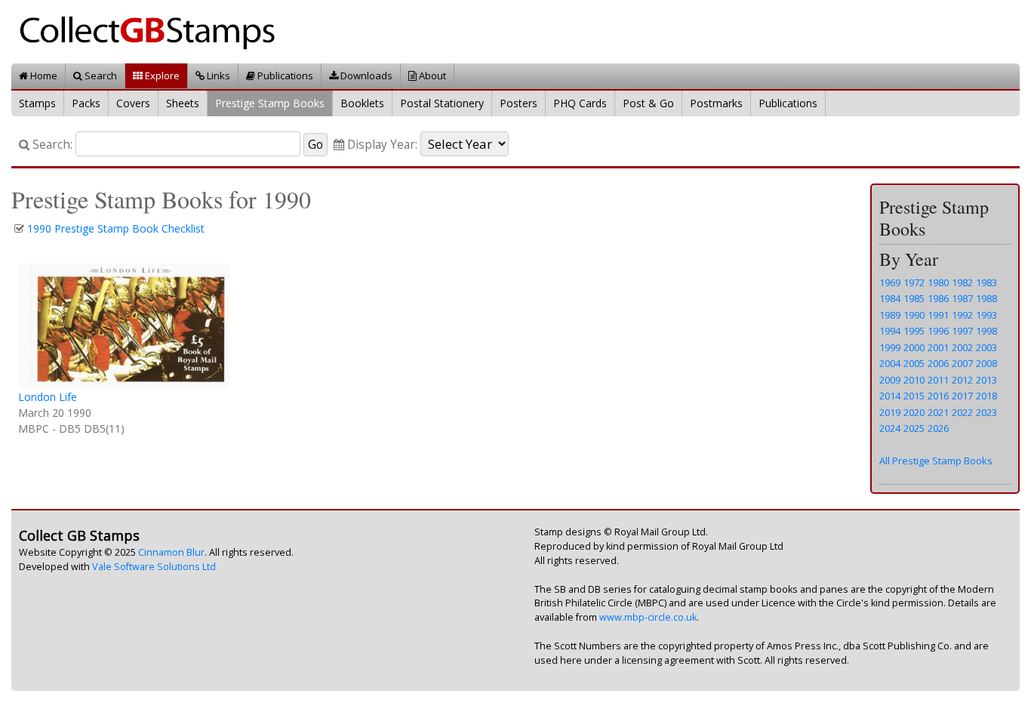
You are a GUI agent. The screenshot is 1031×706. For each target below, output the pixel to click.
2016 (938, 395)
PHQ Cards (580, 103)
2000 (914, 347)
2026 (938, 428)
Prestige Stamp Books (270, 103)
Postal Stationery (442, 103)
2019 (889, 412)
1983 (986, 282)
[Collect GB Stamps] (152, 30)
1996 (938, 331)
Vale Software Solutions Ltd (154, 566)
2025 (914, 428)
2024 (889, 428)
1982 (962, 282)
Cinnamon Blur (171, 552)
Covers (133, 103)
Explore (161, 75)
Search (99, 75)
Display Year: (380, 145)
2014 (889, 395)
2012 (962, 380)
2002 (962, 347)
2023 (986, 412)
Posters (518, 103)
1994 (889, 331)
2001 (938, 347)
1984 (889, 298)
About (431, 75)
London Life (47, 397)
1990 (914, 315)
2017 (962, 395)
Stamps (37, 103)
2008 (986, 363)
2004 (889, 363)
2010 (914, 380)
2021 (938, 412)
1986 (938, 298)
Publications (284, 75)
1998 (986, 331)
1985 (914, 298)
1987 (962, 298)
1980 (938, 282)
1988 (986, 298)
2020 (914, 412)
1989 (889, 315)
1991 (938, 315)
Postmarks (716, 103)
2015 (914, 395)
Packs (86, 103)
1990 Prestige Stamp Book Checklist (116, 228)
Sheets (182, 103)
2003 (986, 347)
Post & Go (648, 103)
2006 (938, 363)
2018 (986, 395)
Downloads (365, 75)
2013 (986, 380)
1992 (962, 315)
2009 (889, 380)
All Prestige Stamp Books (936, 460)
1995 (914, 331)
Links (217, 75)
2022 (962, 412)
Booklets (362, 103)
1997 (962, 331)
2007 (962, 363)
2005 (914, 363)
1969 (889, 282)
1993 (986, 315)
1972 (914, 282)
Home (42, 75)
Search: (50, 145)
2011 (938, 380)
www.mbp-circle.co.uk (648, 617)
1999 (889, 347)
